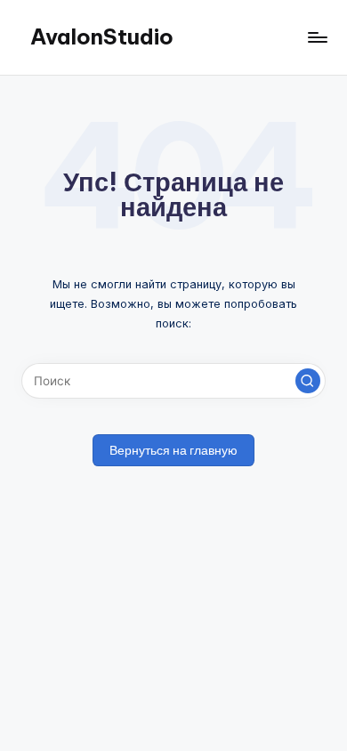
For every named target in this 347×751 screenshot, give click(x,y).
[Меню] (317, 37)
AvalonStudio (102, 36)
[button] (307, 380)
